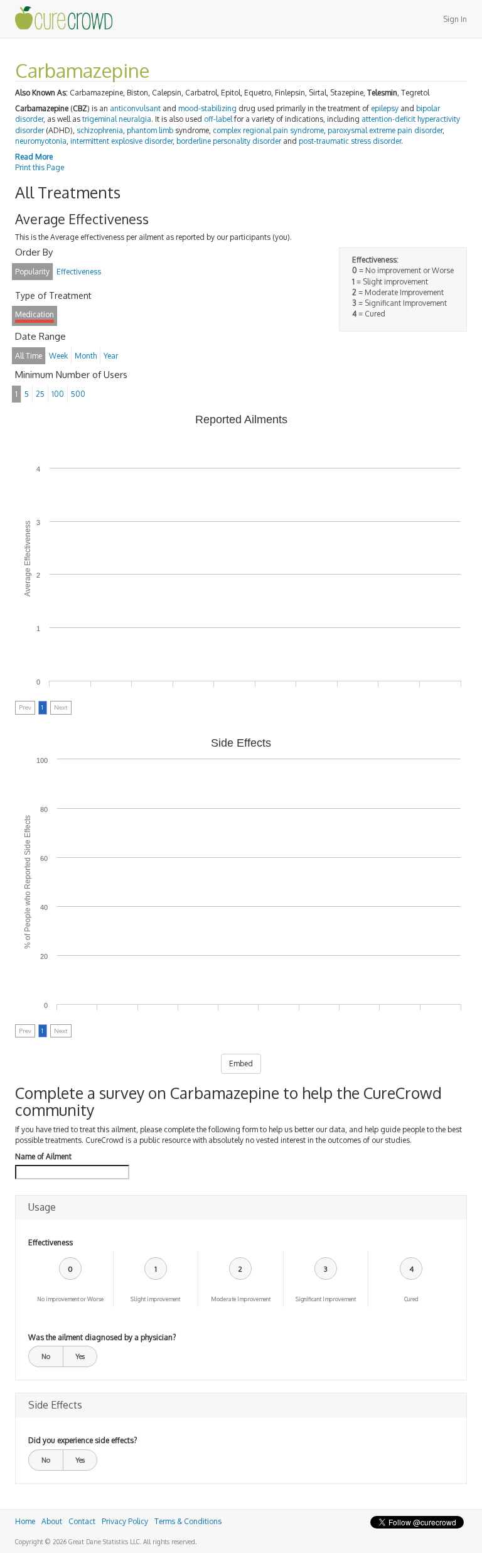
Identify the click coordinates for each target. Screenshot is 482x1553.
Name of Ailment (43, 1156)
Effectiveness (50, 1242)
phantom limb (150, 130)
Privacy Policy (125, 1521)
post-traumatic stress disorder (350, 141)
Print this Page (39, 167)
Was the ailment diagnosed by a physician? (102, 1337)
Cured (411, 1299)
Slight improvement (155, 1299)
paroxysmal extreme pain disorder (385, 130)
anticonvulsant (135, 108)
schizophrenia (100, 130)
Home (25, 1521)
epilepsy (385, 108)
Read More (34, 156)
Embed (241, 1063)
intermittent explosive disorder (121, 141)
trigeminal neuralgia (116, 119)
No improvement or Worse (70, 1299)
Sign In (455, 19)
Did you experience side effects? (82, 1440)
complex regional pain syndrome (268, 130)
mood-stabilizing (207, 108)
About (51, 1521)
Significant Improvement (326, 1299)
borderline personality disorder (228, 141)
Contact (81, 1521)
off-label (218, 119)
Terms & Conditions (188, 1521)
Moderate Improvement (240, 1299)
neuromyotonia (41, 141)
